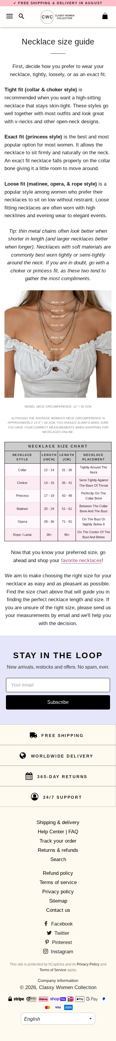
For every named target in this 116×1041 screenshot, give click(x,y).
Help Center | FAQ (58, 832)
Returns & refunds (58, 850)
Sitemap (58, 901)
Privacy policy (58, 892)
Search (58, 859)
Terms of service (58, 882)
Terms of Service (53, 970)
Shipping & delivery (58, 822)
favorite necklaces (81, 560)
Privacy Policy (88, 964)
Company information (58, 980)
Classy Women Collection (67, 987)
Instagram (61, 951)
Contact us (58, 910)
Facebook (61, 924)
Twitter (61, 933)
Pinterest (61, 942)
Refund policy (58, 873)
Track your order (58, 841)
